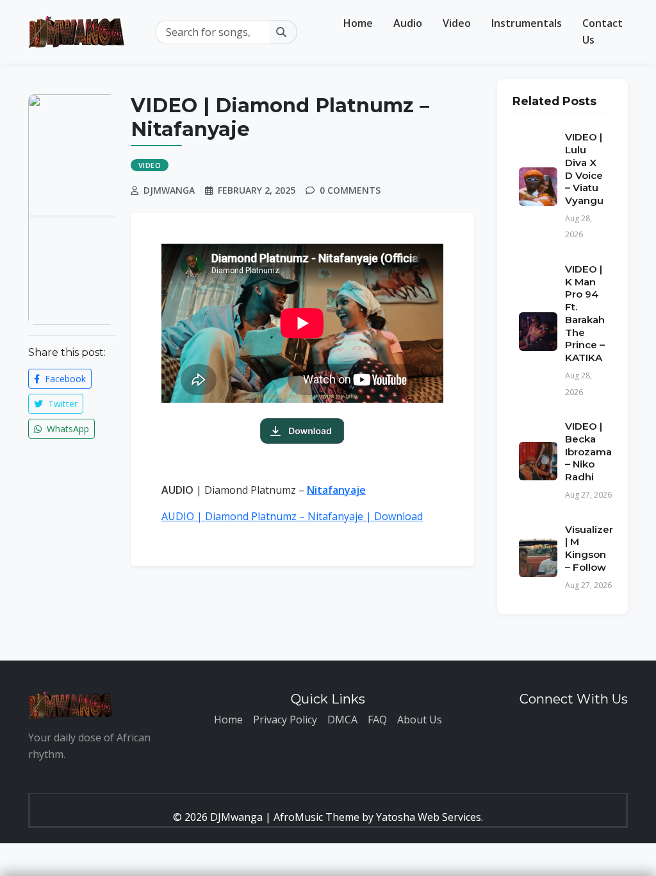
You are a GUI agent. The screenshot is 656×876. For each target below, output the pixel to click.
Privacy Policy (285, 719)
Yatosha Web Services (428, 817)
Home (358, 23)
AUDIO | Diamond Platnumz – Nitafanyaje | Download (292, 516)
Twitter (61, 404)
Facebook (64, 379)
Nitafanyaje (336, 490)
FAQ (377, 719)
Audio (407, 23)
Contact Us (602, 31)
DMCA (342, 719)
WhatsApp (66, 429)
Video (457, 23)
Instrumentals (526, 23)
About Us (419, 719)
